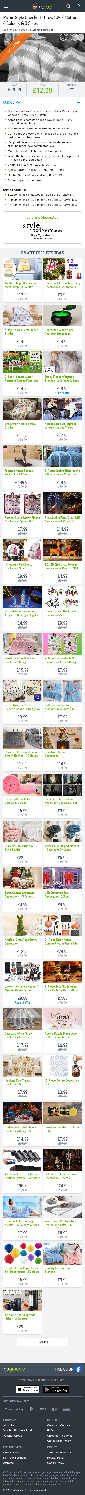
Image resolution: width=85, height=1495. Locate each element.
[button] (68, 6)
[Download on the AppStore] (28, 1389)
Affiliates (8, 1462)
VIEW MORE (42, 1342)
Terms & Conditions (59, 1452)
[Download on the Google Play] (56, 1389)
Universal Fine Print (59, 1435)
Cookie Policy (55, 1462)
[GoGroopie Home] (42, 6)
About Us (9, 1425)
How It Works (11, 1452)
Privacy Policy (55, 1457)
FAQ (50, 1430)
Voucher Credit (12, 1435)
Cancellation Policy (59, 1440)
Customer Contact (58, 1425)
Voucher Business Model (18, 1430)
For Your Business (14, 1457)
